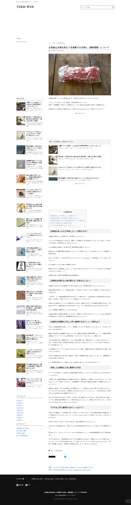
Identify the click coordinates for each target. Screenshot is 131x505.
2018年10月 (19, 412)
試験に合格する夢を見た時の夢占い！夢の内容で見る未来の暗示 (34, 308)
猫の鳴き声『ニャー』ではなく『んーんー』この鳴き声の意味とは (34, 337)
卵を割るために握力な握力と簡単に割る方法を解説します (34, 206)
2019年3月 (19, 403)
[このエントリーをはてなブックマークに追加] (65, 457)
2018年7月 (19, 420)
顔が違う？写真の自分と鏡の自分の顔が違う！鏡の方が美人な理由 (79, 156)
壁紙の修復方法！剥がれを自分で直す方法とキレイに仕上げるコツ (34, 279)
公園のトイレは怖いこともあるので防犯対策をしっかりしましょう (79, 145)
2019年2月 (19, 405)
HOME (19, 38)
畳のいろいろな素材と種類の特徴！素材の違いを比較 (34, 220)
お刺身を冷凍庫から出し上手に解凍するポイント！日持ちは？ (68, 220)
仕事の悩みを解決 (21, 430)
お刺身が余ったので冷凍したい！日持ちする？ (63, 215)
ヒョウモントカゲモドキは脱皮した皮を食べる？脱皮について (34, 351)
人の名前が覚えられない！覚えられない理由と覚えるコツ (34, 264)
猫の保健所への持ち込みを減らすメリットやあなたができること (79, 178)
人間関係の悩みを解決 (22, 428)
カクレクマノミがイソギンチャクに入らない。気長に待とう (34, 380)
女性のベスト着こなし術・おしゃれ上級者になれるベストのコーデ (34, 322)
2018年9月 (19, 415)
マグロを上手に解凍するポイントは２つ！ (62, 225)
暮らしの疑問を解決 (56, 450)
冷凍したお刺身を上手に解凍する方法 (61, 223)
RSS (29, 485)
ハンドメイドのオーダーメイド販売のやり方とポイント (34, 235)
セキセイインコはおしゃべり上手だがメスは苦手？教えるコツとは (79, 167)
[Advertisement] (65, 23)
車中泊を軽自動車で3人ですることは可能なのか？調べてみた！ (72, 470)
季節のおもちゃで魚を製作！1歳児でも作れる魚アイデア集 (34, 293)
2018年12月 (19, 408)
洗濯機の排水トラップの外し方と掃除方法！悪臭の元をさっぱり (34, 162)
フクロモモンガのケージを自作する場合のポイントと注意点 (34, 191)
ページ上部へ (128, 501)
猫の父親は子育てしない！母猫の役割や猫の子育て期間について (34, 177)
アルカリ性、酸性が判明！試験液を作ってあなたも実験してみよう (73, 467)
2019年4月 (19, 400)
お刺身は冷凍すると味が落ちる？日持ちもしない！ (64, 218)
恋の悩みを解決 (20, 433)
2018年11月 (19, 410)
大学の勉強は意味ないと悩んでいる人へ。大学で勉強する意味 (34, 249)
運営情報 (21, 485)
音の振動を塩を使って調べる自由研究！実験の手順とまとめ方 (34, 366)
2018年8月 (19, 417)
